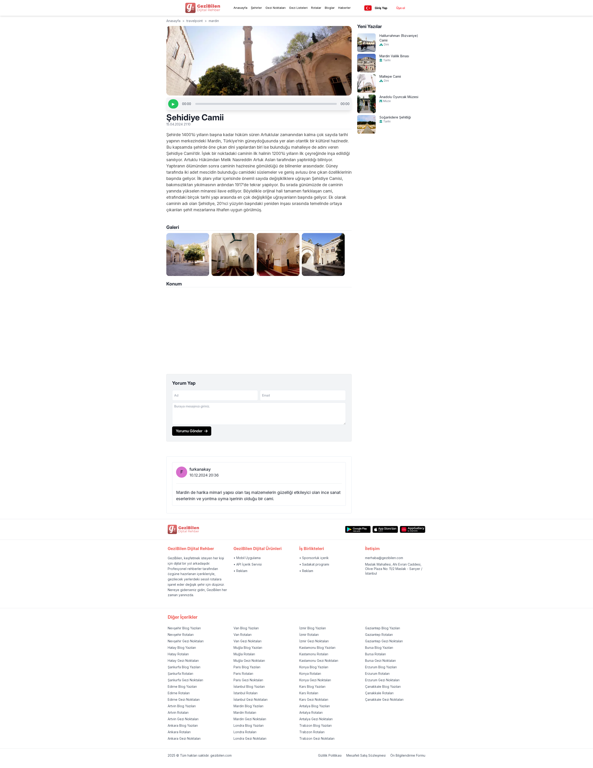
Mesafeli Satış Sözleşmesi (366, 755)
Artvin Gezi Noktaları (183, 719)
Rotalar (316, 8)
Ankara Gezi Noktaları (184, 738)
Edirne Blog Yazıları (182, 686)
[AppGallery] (412, 529)
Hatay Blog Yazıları (182, 648)
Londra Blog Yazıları (248, 725)
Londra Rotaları (244, 732)
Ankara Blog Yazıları (183, 725)
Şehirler (256, 8)
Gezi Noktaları (275, 8)
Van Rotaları (242, 635)
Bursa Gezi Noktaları (380, 660)
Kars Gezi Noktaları (313, 699)
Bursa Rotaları (375, 654)
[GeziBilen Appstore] (385, 529)
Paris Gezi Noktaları (248, 680)
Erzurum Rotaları (377, 673)
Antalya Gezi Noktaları (316, 719)
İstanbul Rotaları (245, 693)
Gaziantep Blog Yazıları (382, 628)
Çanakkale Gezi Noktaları (384, 699)
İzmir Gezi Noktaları (314, 641)
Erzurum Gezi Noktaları (382, 680)
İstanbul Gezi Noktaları (250, 699)
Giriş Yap (381, 8)
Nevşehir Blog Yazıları (184, 628)
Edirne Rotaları (179, 693)
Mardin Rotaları (244, 712)
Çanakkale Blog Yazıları (383, 686)
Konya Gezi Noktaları (315, 680)
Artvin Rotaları (178, 712)
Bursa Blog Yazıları (379, 648)
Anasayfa (240, 8)
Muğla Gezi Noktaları (249, 660)
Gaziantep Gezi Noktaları (384, 641)
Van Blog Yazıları (246, 628)
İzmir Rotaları (309, 635)
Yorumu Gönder (189, 431)
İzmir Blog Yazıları (312, 628)
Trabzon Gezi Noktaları (316, 738)
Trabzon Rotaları (312, 732)
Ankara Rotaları (179, 732)
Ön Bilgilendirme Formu (407, 755)
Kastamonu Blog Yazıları (317, 648)
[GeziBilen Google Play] (358, 529)
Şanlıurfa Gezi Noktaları (185, 680)
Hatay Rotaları (178, 654)
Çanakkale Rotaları (379, 693)
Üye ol (400, 8)
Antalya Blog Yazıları (314, 706)
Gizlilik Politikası (330, 755)
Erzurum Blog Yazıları (381, 667)
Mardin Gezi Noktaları (249, 719)
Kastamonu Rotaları (313, 654)
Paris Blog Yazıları (246, 667)
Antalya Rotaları (311, 712)
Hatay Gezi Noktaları (183, 660)
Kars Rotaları (308, 693)
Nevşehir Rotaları (181, 635)
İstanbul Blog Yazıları (249, 686)
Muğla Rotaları (244, 654)
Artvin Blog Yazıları (182, 706)
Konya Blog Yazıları (313, 667)
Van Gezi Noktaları (247, 641)
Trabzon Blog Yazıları (315, 725)
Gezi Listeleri (298, 8)
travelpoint (194, 21)
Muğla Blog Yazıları (247, 648)
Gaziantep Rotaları (379, 635)
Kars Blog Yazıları (312, 686)
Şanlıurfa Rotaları (180, 673)
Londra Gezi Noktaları (249, 738)
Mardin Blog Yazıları (248, 706)
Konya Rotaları (310, 673)
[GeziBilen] (202, 8)
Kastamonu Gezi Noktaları (318, 660)
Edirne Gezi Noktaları (184, 699)
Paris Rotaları (243, 673)
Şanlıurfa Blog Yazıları (184, 667)
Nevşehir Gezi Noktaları (186, 641)
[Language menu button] (368, 8)
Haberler (344, 8)
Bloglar (330, 8)
